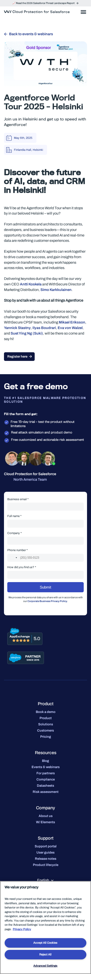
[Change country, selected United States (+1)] (13, 558)
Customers (45, 730)
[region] (45, 927)
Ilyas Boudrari (44, 328)
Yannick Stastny (17, 328)
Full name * (14, 516)
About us (46, 816)
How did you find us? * (21, 567)
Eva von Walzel (70, 328)
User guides (45, 852)
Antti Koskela (31, 284)
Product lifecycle (45, 865)
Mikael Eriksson (72, 322)
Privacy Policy (22, 929)
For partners (45, 773)
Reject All (45, 954)
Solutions (45, 724)
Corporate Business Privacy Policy (47, 601)
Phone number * (17, 550)
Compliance (45, 779)
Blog (45, 761)
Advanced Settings (45, 965)
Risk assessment (46, 792)
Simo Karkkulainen (56, 290)
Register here (17, 356)
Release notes (45, 858)
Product (46, 718)
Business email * (17, 499)
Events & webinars (46, 767)
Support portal (46, 846)
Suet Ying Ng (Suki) (27, 333)
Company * (14, 533)
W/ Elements (45, 822)
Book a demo (45, 712)
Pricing (45, 736)
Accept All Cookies (45, 942)
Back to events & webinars (31, 34)
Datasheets (45, 785)
